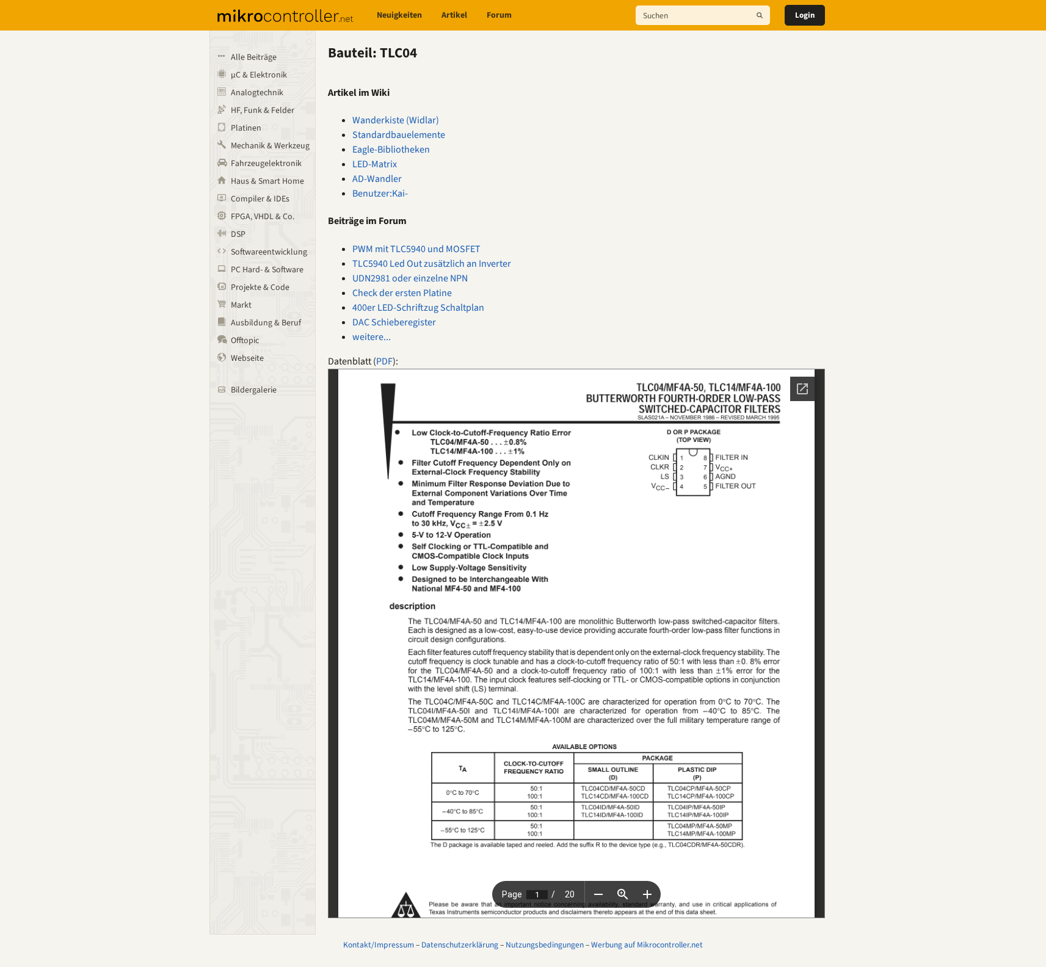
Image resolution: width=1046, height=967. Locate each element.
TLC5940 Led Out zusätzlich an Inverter (431, 263)
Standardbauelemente (398, 135)
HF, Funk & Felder (262, 110)
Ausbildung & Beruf (266, 323)
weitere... (371, 337)
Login (805, 15)
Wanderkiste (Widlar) (395, 120)
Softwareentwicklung (269, 252)
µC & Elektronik (259, 75)
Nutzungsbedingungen (545, 945)
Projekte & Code (260, 287)
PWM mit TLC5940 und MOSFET (416, 249)
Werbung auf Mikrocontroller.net (647, 945)
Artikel (454, 15)
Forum (499, 15)
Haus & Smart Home (267, 181)
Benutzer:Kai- (380, 193)
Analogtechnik (257, 93)
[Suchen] (759, 15)
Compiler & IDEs (260, 199)
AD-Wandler (377, 179)
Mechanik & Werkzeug (270, 146)
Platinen (246, 128)
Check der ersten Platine (402, 293)
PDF (384, 361)
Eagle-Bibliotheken (391, 149)
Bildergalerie (254, 390)
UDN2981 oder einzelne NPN (410, 278)
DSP (238, 234)
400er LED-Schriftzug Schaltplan (418, 307)
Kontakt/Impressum (378, 945)
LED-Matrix (374, 164)
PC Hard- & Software (267, 270)
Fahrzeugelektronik (266, 164)
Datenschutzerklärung (459, 945)
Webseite (247, 358)
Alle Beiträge (254, 57)
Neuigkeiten (399, 15)
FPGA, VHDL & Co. (262, 217)
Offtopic (245, 341)
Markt (241, 305)
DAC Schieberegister (394, 322)
